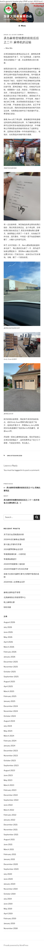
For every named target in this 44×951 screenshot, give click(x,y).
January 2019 (9, 923)
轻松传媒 (7, 607)
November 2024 (11, 711)
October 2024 (10, 716)
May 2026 (8, 637)
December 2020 (11, 864)
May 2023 (8, 780)
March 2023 (9, 785)
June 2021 (8, 844)
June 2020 (8, 879)
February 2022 (10, 815)
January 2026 (9, 657)
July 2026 (8, 627)
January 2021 (9, 859)
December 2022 (11, 795)
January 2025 (9, 701)
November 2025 (11, 667)
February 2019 (10, 918)
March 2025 (9, 691)
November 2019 (11, 889)
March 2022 (9, 810)
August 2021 (9, 839)
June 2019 (8, 904)
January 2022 (9, 820)
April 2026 (8, 642)
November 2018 (11, 928)
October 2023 (10, 760)
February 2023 (10, 790)
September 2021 (11, 834)
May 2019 (8, 909)
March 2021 (9, 849)
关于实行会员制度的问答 (14, 534)
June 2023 (8, 775)
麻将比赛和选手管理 (12, 592)
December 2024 (11, 706)
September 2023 (11, 765)
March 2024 (9, 736)
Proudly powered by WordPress (16, 945)
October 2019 (10, 894)
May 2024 (8, 731)
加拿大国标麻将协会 (18, 16)
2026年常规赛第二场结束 (14, 564)
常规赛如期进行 (10, 559)
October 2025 (10, 672)
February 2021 (10, 854)
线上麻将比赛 (9, 602)
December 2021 (10, 825)
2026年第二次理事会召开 (14, 582)
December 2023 (11, 751)
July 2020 (8, 874)
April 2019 (8, 913)
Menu (23, 26)
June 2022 (8, 805)
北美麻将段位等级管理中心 (15, 597)
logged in (19, 470)
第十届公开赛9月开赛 (12, 544)
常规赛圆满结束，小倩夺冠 (15, 554)
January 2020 (9, 884)
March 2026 (9, 647)
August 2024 (9, 721)
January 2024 (9, 746)
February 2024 (10, 741)
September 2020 (11, 869)
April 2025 (8, 686)
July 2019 (8, 899)
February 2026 (10, 652)
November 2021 (10, 830)
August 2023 (9, 770)
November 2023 (11, 756)
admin (20, 35)
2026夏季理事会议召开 (13, 549)
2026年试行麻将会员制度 (14, 539)
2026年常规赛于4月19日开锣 (16, 569)
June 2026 (8, 632)
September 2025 (11, 677)
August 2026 (9, 622)
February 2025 (10, 696)
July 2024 (8, 726)
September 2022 (11, 800)
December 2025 (11, 662)
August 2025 (9, 681)
